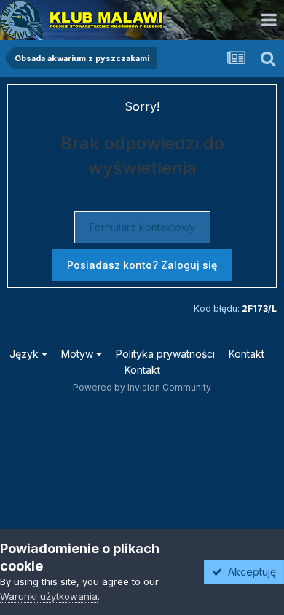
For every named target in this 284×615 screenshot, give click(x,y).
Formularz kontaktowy (142, 227)
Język (25, 354)
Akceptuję (249, 571)
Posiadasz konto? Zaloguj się (142, 265)
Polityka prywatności (165, 354)
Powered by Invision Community (142, 387)
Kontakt (246, 354)
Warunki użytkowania (49, 596)
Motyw (78, 354)
